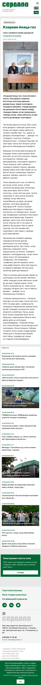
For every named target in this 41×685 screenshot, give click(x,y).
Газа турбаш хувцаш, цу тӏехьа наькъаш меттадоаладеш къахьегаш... (19, 438)
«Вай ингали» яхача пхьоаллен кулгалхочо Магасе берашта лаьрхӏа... (20, 379)
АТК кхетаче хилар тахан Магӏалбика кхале (18, 534)
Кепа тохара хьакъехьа (14, 595)
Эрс (36, 8)
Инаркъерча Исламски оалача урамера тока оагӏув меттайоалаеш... (19, 357)
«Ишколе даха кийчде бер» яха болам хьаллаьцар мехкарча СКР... (18, 368)
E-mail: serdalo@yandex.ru (12, 640)
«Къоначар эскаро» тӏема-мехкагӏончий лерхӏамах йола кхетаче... (19, 427)
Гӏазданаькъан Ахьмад (12, 36)
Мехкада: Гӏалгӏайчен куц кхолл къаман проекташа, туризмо (19, 448)
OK (20, 681)
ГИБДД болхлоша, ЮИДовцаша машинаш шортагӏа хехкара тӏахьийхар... (19, 416)
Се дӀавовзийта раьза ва (14, 599)
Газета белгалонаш (12, 590)
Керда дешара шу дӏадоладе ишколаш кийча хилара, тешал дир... (18, 486)
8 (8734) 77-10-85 (9, 637)
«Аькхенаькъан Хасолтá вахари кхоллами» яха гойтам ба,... (20, 496)
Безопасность (9, 22)
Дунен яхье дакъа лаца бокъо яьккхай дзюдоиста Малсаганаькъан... (18, 545)
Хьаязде (20, 572)
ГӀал (36, 12)
